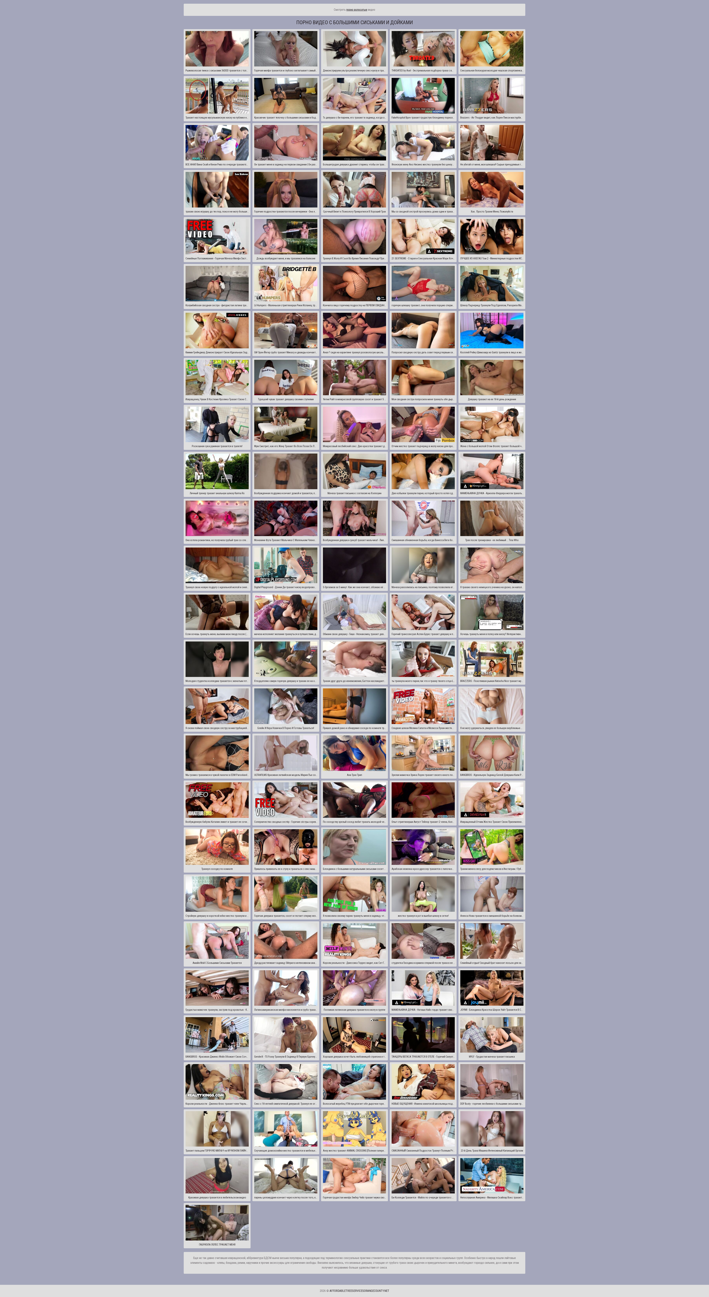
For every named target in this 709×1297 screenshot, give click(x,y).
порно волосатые (356, 9)
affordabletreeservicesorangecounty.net (359, 1291)
